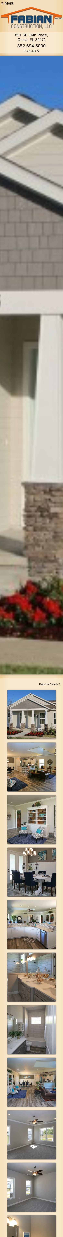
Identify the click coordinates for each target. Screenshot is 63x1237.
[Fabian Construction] (31, 28)
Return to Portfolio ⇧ (49, 684)
